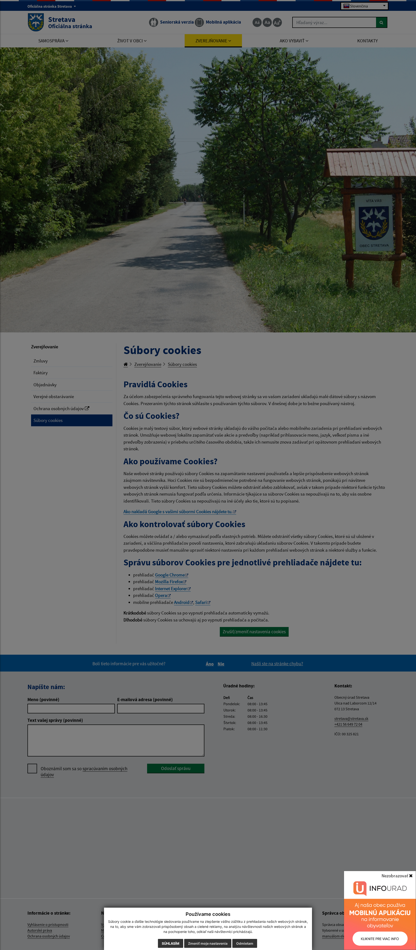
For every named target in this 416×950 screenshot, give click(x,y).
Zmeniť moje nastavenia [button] (208, 943)
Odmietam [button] (244, 943)
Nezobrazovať (395, 876)
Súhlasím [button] (170, 943)
